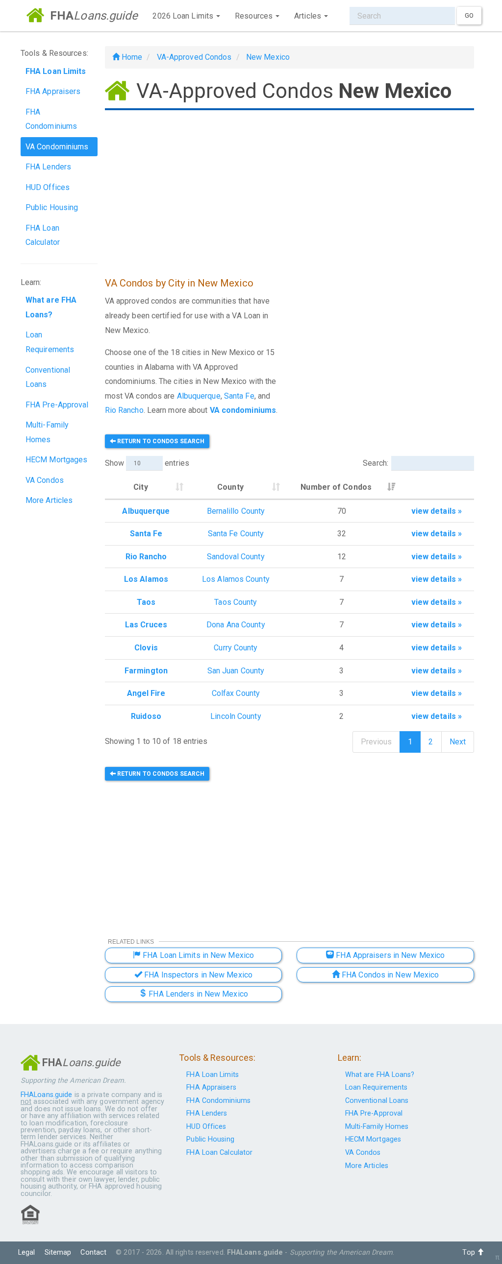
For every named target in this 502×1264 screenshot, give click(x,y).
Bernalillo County (236, 511)
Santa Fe (239, 396)
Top (469, 1252)
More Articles (49, 500)
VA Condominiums (57, 146)
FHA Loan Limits (212, 1075)
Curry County (235, 647)
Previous (376, 741)
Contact (93, 1252)
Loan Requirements (49, 342)
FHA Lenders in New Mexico (197, 994)
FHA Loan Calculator (42, 235)
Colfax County (236, 693)
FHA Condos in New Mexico (389, 974)
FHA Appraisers (52, 91)
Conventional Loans (47, 377)
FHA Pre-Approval (57, 404)
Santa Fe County (236, 533)
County (230, 487)
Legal (26, 1252)
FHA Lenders (48, 166)
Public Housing (51, 207)
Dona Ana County (235, 624)
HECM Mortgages (56, 459)
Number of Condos (336, 487)
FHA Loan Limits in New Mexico (197, 955)
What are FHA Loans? (380, 1075)
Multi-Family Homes (47, 432)
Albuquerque (199, 396)
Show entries (147, 463)
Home (131, 57)
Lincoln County (235, 716)
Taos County (235, 602)
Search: (375, 463)
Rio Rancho (124, 410)
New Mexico (268, 57)
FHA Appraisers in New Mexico (389, 955)
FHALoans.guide (46, 1095)
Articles (308, 16)
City (140, 487)
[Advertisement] (289, 190)
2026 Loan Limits (183, 16)
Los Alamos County (236, 579)
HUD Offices (47, 187)
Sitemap (58, 1252)
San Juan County (236, 670)
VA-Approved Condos (194, 57)
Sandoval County (236, 556)
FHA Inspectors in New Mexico (197, 974)
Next (458, 741)
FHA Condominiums (51, 119)
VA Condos (44, 480)
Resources (255, 16)
